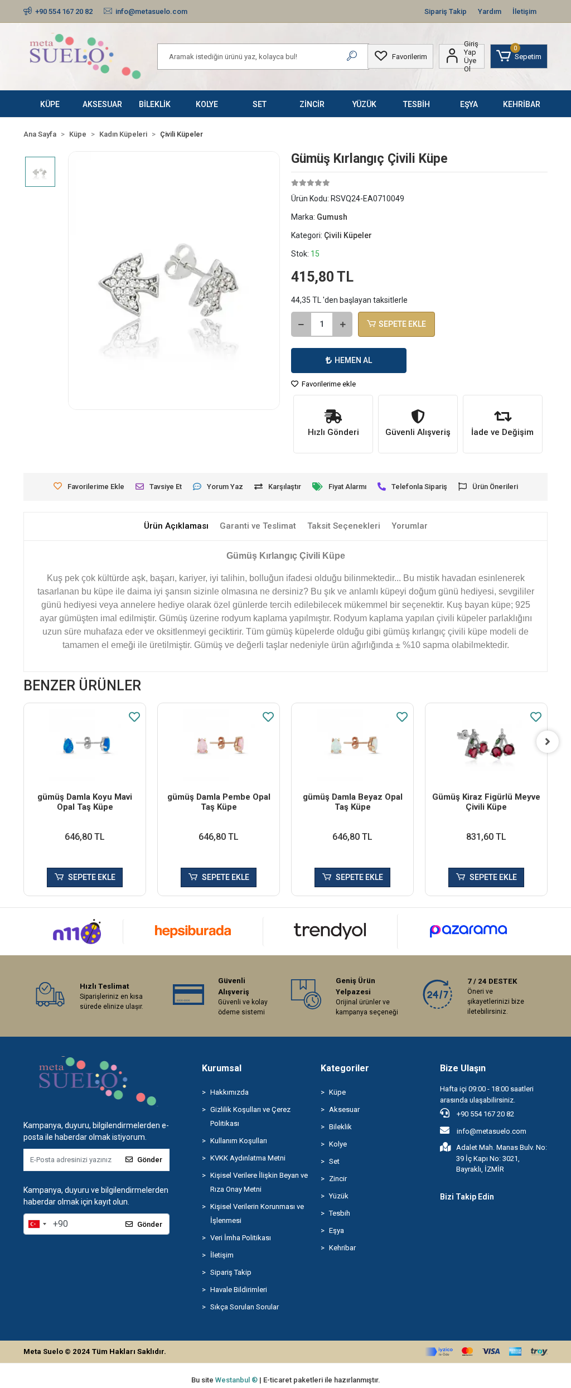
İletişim (524, 11)
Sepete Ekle (402, 324)
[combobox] (37, 1224)
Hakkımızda (229, 1092)
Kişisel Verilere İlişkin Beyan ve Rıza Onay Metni (259, 1182)
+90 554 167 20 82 (484, 1114)
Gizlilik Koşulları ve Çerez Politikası (250, 1116)
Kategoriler (345, 1068)
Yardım (489, 11)
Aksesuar (344, 1109)
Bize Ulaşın (463, 1068)
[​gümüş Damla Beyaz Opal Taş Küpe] (352, 745)
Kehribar (342, 1248)
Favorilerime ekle (328, 384)
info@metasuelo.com (491, 1131)
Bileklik (340, 1127)
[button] (519, 56)
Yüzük (339, 1196)
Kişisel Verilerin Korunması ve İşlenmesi (257, 1213)
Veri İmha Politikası (240, 1238)
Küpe (337, 1092)
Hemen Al (353, 360)
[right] (548, 741)
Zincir (338, 1178)
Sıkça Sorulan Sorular (244, 1307)
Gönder (149, 1159)
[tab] (176, 526)
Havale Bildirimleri (238, 1289)
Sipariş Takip (445, 11)
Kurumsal (221, 1068)
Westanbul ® (237, 1380)
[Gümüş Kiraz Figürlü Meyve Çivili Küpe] (486, 745)
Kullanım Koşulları (238, 1140)
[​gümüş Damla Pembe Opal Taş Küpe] (218, 745)
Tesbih (339, 1213)
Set (334, 1161)
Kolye (338, 1144)
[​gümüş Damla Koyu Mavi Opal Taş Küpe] (85, 745)
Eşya (336, 1230)
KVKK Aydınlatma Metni (248, 1158)
